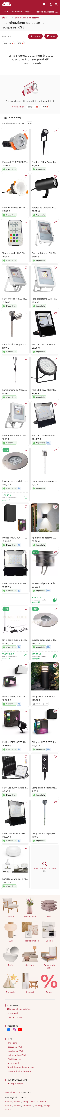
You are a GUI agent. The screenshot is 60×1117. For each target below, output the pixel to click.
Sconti (49, 992)
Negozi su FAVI (14, 1047)
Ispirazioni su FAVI (16, 1055)
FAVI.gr (47, 1105)
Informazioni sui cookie (19, 1071)
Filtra (52, 36)
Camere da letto (49, 966)
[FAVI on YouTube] (20, 1029)
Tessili (28, 11)
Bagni (11, 965)
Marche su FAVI (15, 1051)
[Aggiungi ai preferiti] (55, 131)
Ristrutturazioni (31, 941)
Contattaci (12, 1013)
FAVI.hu (44, 1101)
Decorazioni (16, 11)
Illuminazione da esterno (27, 18)
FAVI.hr (8, 1105)
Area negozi (13, 1063)
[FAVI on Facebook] (8, 1029)
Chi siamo (12, 1043)
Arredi (5, 11)
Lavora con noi (14, 1017)
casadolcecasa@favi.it (21, 1009)
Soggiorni (30, 965)
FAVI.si (8, 1109)
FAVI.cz (8, 1101)
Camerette (11, 992)
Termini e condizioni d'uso (20, 1067)
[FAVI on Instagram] (14, 1029)
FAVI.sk (17, 1101)
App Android (17, 1083)
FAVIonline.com (12, 1092)
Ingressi (30, 992)
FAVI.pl (26, 1101)
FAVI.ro (35, 1101)
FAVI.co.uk (27, 1105)
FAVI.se (17, 1105)
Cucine (49, 941)
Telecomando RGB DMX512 (16, 253)
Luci (11, 941)
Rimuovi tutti (18, 107)
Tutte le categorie (44, 11)
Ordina (37, 36)
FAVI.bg (38, 1105)
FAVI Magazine (14, 1059)
